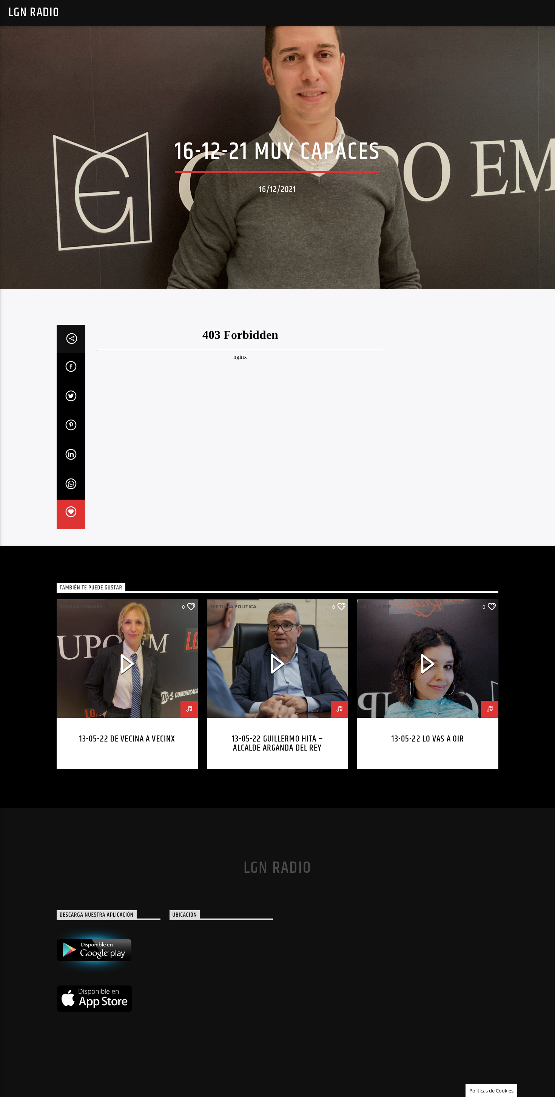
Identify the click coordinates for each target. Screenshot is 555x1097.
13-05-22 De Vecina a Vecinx (127, 739)
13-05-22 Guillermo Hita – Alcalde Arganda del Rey (277, 743)
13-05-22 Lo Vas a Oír (428, 739)
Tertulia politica (233, 606)
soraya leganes (81, 606)
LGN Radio (33, 12)
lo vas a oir (375, 606)
